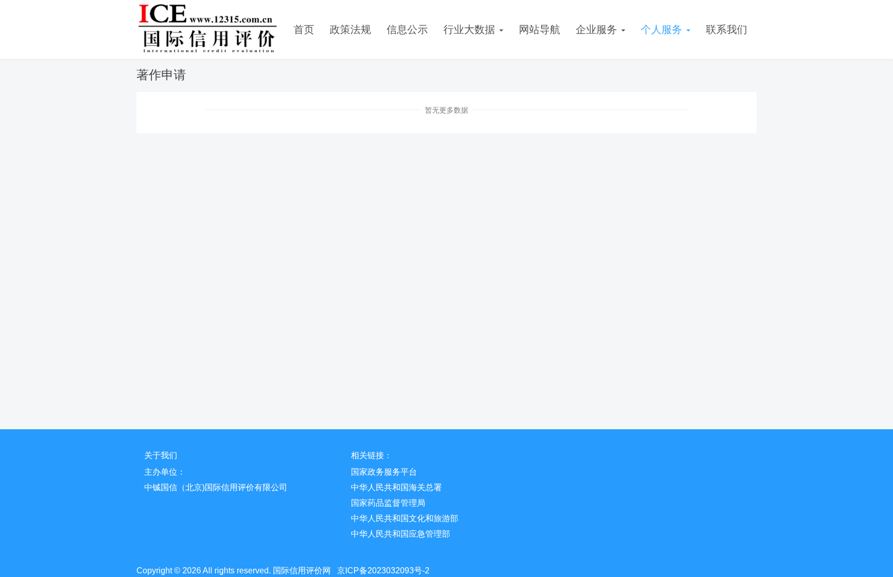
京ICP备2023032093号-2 (383, 570)
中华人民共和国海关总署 (396, 487)
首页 (304, 29)
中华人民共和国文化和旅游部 (404, 518)
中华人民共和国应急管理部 (400, 533)
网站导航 (539, 29)
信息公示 (407, 29)
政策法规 (350, 29)
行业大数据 (470, 29)
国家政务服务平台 (384, 471)
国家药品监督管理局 (388, 502)
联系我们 (726, 29)
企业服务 (598, 29)
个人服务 (663, 29)
